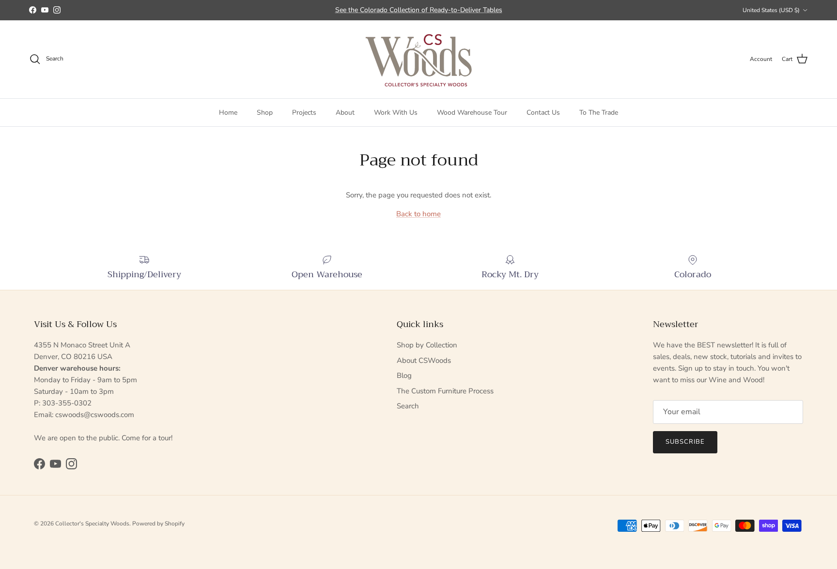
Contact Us (543, 112)
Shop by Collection (427, 345)
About (345, 112)
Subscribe (685, 441)
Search (408, 406)
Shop (265, 112)
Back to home (418, 214)
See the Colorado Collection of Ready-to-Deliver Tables (418, 10)
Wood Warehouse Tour (472, 112)
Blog (404, 375)
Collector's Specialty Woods (92, 523)
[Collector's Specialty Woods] (419, 59)
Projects (304, 112)
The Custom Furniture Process (445, 391)
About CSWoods (424, 360)
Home (228, 112)
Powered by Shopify (158, 523)
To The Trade (598, 112)
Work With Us (396, 112)
